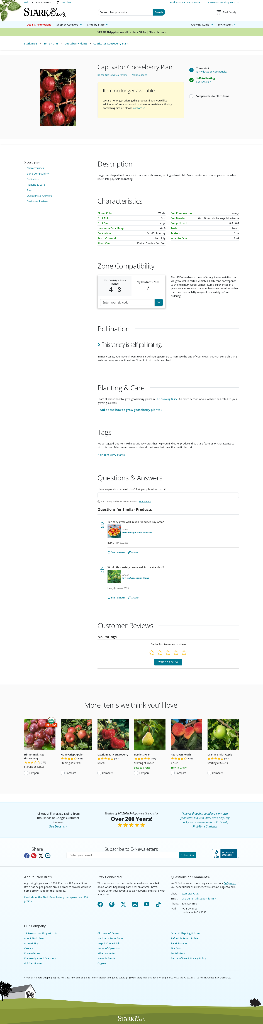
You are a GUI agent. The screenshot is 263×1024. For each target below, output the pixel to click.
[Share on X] (40, 855)
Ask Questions (139, 74)
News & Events (106, 958)
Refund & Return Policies (185, 938)
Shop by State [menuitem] (95, 24)
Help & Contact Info (109, 943)
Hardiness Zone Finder (111, 938)
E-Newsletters (32, 953)
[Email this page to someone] (47, 855)
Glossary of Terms (108, 933)
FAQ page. (230, 883)
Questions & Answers (39, 195)
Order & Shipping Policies (185, 933)
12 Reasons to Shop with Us (222, 2)
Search (159, 12)
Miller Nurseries (107, 953)
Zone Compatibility (38, 173)
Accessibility (31, 943)
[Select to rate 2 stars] (160, 652)
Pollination (33, 179)
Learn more (145, 501)
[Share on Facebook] (27, 855)
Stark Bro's (30, 43)
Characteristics (35, 168)
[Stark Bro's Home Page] (45, 12)
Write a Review (168, 662)
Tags (30, 190)
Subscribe (187, 855)
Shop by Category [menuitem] (67, 24)
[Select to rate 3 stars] (168, 652)
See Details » (58, 826)
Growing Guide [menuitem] (200, 24)
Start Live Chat (190, 893)
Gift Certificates (33, 963)
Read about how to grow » (130, 410)
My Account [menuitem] (225, 24)
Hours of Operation (109, 948)
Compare (34, 773)
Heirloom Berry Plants (111, 454)
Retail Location (179, 943)
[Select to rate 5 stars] (184, 652)
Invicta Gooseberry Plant (135, 577)
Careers (28, 948)
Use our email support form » (199, 898)
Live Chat (65, 2)
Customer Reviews (37, 201)
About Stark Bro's (34, 938)
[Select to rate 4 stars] (176, 652)
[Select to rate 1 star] (151, 652)
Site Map (176, 948)
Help (26, 2)
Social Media (178, 953)
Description (33, 162)
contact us (139, 108)
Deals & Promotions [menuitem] (39, 24)
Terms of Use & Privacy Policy (188, 958)
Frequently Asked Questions (40, 958)
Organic (102, 963)
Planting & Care (36, 184)
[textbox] (168, 495)
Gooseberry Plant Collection (137, 532)
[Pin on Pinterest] (33, 855)
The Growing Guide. (166, 399)
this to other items (212, 96)
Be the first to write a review (112, 74)
